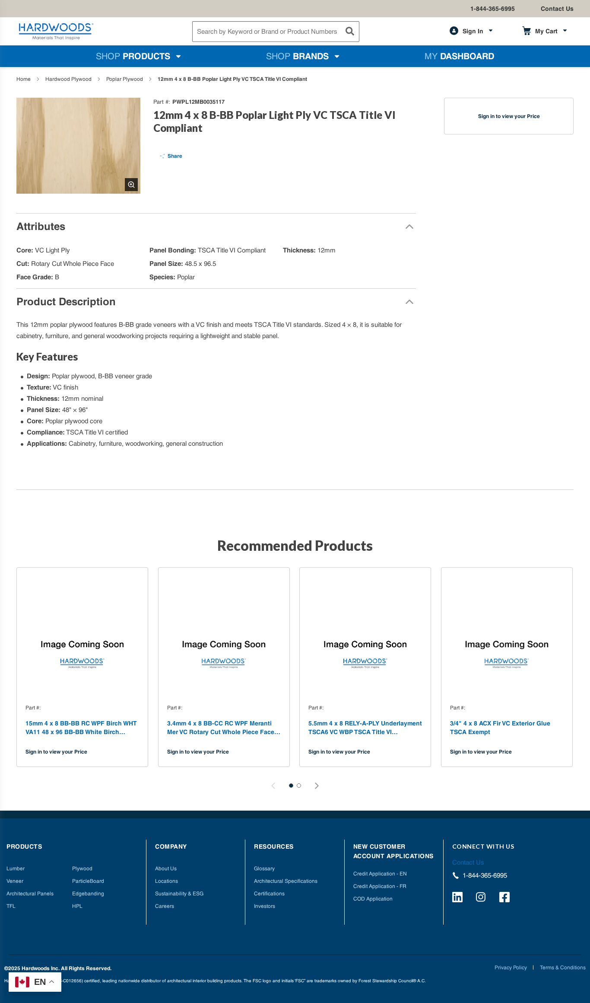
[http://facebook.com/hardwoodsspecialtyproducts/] (505, 898)
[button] (291, 785)
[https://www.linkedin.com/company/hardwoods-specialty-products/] (458, 898)
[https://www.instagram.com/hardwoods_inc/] (482, 898)
